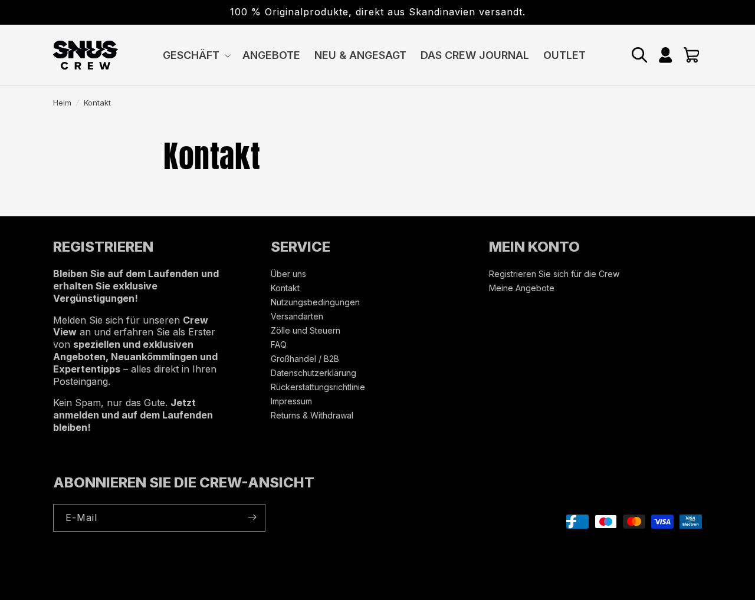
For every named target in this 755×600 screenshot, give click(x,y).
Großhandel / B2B (305, 359)
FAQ (279, 344)
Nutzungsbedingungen (315, 302)
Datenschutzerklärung (313, 373)
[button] (195, 55)
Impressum (291, 401)
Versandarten (297, 316)
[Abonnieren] (252, 517)
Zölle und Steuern (305, 330)
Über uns (288, 274)
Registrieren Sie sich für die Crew (554, 274)
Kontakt (285, 288)
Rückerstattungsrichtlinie (318, 387)
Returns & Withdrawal (312, 415)
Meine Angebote (521, 288)
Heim (62, 102)
